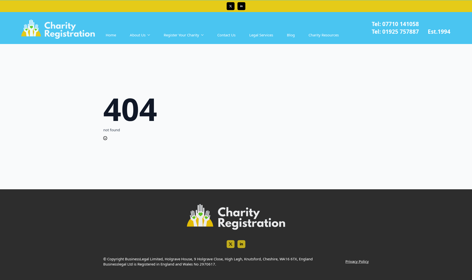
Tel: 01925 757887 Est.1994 (411, 31)
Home (111, 34)
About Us (138, 34)
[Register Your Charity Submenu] (203, 35)
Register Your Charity (181, 34)
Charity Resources (324, 34)
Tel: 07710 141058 (395, 24)
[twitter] (231, 6)
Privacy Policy (357, 261)
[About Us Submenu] (150, 35)
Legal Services (261, 34)
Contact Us (226, 34)
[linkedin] (241, 6)
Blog (291, 34)
